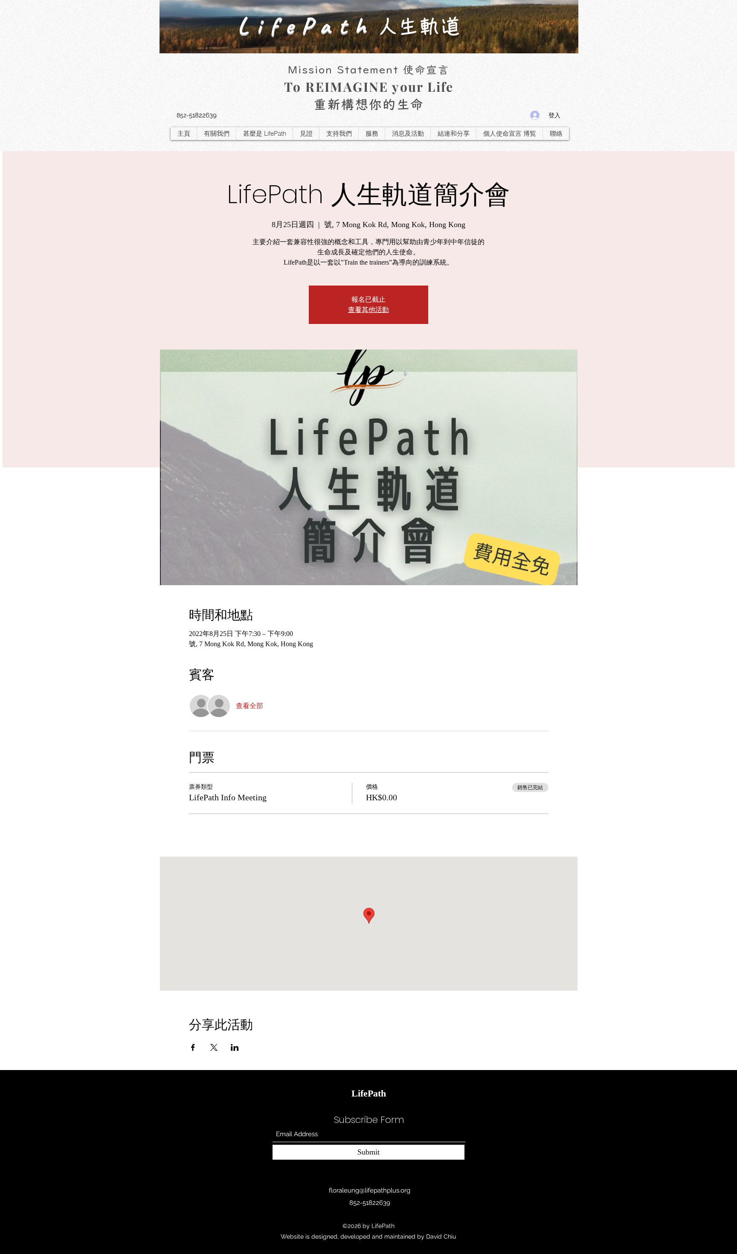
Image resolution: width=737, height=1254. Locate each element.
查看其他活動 (368, 310)
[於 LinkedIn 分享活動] (235, 1047)
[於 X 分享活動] (214, 1047)
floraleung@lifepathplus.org (369, 1190)
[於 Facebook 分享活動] (193, 1047)
